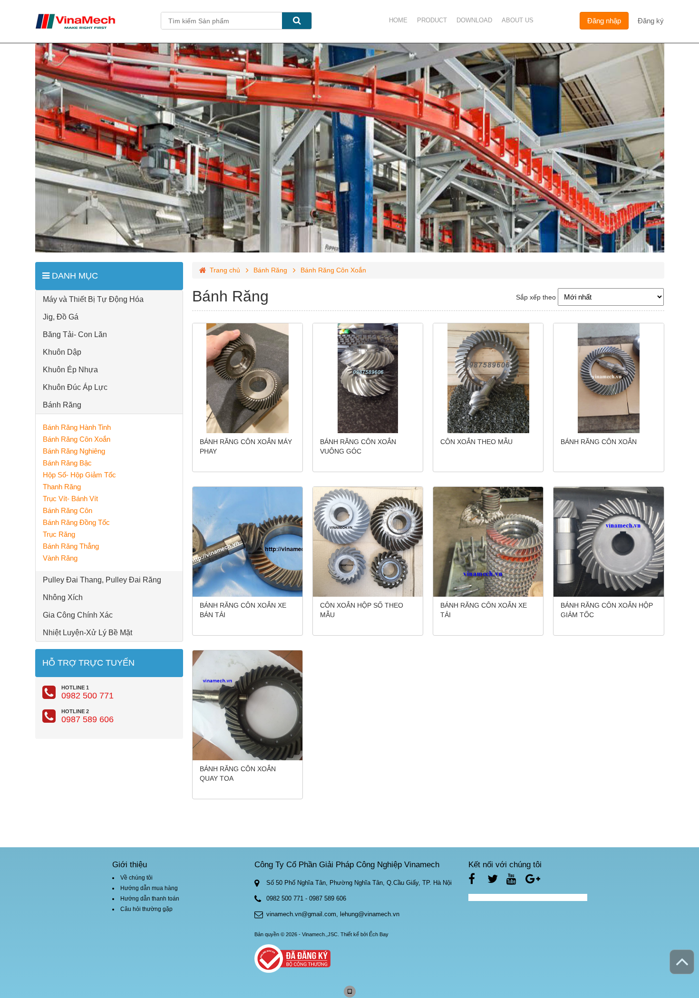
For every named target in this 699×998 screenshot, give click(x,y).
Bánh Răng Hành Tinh (77, 427)
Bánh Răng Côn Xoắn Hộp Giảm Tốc (607, 610)
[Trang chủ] (98, 21)
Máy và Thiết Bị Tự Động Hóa (93, 299)
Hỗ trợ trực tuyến (88, 663)
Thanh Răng (62, 487)
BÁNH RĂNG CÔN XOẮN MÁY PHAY (246, 446)
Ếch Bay (378, 934)
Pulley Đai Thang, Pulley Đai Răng (102, 580)
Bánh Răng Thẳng (71, 546)
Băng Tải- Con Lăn (75, 334)
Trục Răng (59, 534)
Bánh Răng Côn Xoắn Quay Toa (238, 773)
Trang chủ (225, 270)
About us (518, 20)
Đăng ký (651, 21)
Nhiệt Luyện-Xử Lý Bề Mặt (87, 633)
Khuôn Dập (62, 352)
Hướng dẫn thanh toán (149, 898)
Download (474, 20)
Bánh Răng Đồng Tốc (76, 522)
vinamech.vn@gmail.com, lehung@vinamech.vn (332, 914)
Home (398, 20)
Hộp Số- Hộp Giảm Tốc (79, 475)
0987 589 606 (87, 719)
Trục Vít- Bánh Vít (70, 498)
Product (432, 20)
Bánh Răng (62, 405)
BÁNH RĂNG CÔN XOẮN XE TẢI (483, 610)
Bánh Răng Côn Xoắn (76, 439)
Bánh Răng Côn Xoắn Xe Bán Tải (243, 610)
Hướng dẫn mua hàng (149, 888)
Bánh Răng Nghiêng (74, 451)
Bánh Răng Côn (67, 510)
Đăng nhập (604, 21)
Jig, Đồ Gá (60, 317)
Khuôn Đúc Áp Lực (75, 387)
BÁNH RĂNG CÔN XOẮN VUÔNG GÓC (358, 446)
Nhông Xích (63, 597)
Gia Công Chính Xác (78, 615)
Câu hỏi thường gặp (146, 909)
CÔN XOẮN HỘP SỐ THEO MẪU (361, 610)
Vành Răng (60, 558)
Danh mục (73, 276)
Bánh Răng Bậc (67, 463)
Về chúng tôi (136, 877)
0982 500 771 (87, 695)
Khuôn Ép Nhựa (70, 370)
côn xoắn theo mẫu (476, 442)
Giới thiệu (129, 864)
